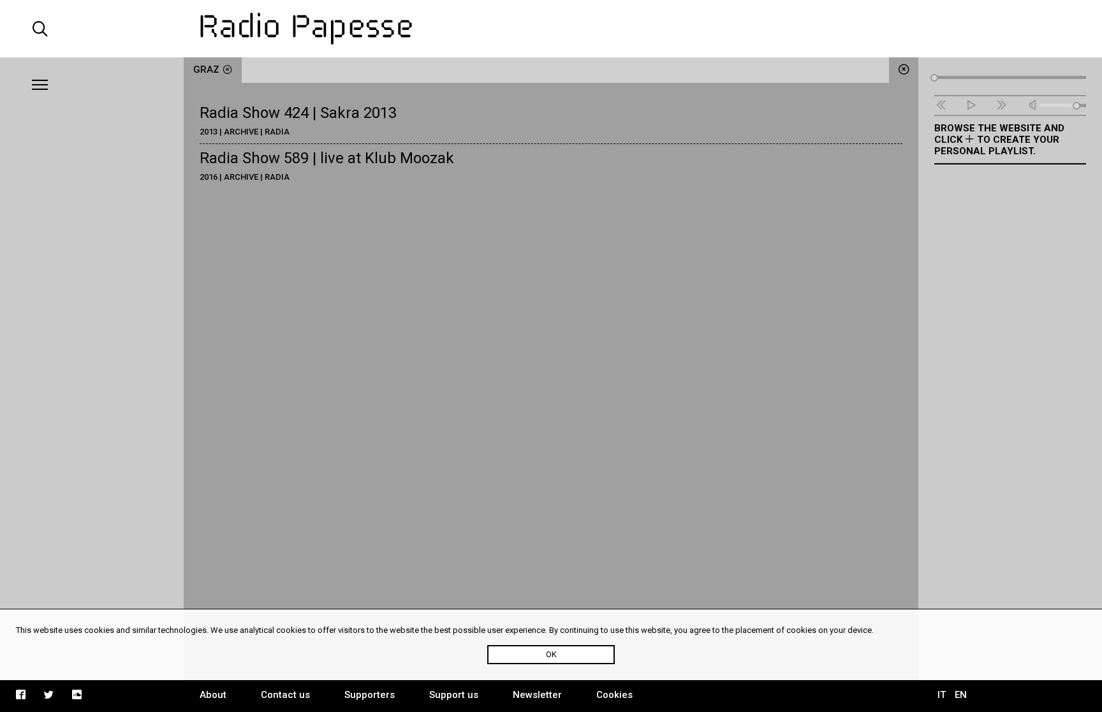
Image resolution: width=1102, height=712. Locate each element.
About (213, 695)
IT (941, 695)
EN (961, 695)
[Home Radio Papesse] (551, 29)
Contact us (285, 695)
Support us (453, 695)
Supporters (369, 695)
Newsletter (537, 695)
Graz (206, 69)
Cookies (614, 695)
